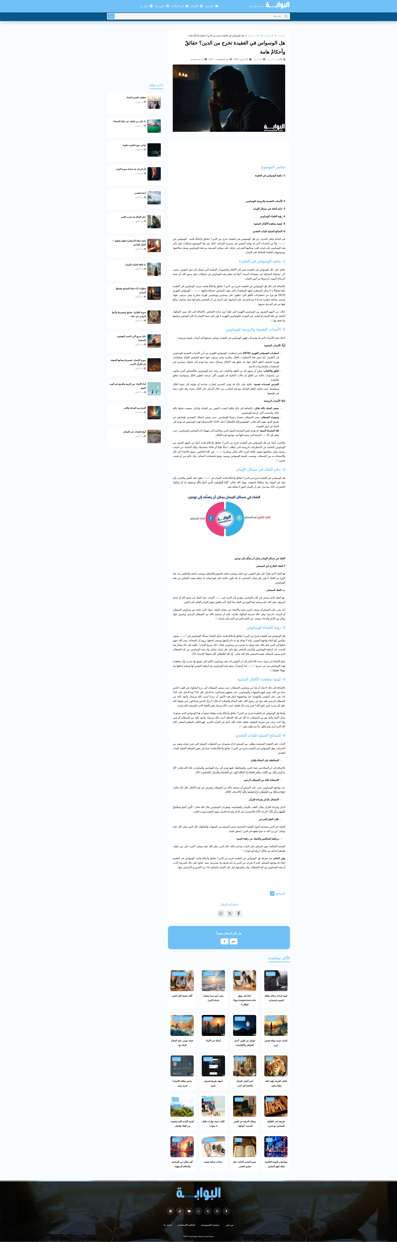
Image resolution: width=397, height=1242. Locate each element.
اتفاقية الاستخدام (186, 1225)
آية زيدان (271, 59)
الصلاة (219, 451)
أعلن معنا (160, 6)
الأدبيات (238, 1140)
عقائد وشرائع (254, 35)
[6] (244, 851)
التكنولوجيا (270, 974)
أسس (264, 435)
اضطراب (195, 290)
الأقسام (195, 6)
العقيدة (281, 243)
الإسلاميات (269, 35)
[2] (277, 460)
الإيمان (251, 665)
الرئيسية (209, 6)
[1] (271, 320)
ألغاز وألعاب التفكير (179, 974)
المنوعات (176, 1059)
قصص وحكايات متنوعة (181, 1018)
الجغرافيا (176, 1140)
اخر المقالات (178, 6)
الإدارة (175, 1099)
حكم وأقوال (271, 1018)
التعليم (238, 974)
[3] (216, 618)
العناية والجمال (209, 1140)
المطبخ (269, 1059)
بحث (111, 16)
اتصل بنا (144, 6)
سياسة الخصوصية (210, 1225)
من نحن (230, 1225)
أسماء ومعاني (209, 974)
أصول (218, 597)
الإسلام (206, 478)
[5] (240, 726)
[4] (271, 670)
